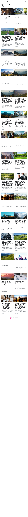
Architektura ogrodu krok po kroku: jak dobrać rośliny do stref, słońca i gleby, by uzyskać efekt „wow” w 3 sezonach (20, 141)
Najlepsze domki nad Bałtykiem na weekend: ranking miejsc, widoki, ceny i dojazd (6, 78)
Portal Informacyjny (5, 1)
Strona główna (25, 1)
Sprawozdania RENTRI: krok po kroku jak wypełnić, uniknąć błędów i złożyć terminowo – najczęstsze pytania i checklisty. (20, 38)
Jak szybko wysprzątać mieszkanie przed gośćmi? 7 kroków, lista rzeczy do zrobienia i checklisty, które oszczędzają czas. (20, 183)
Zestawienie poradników (19, 1)
